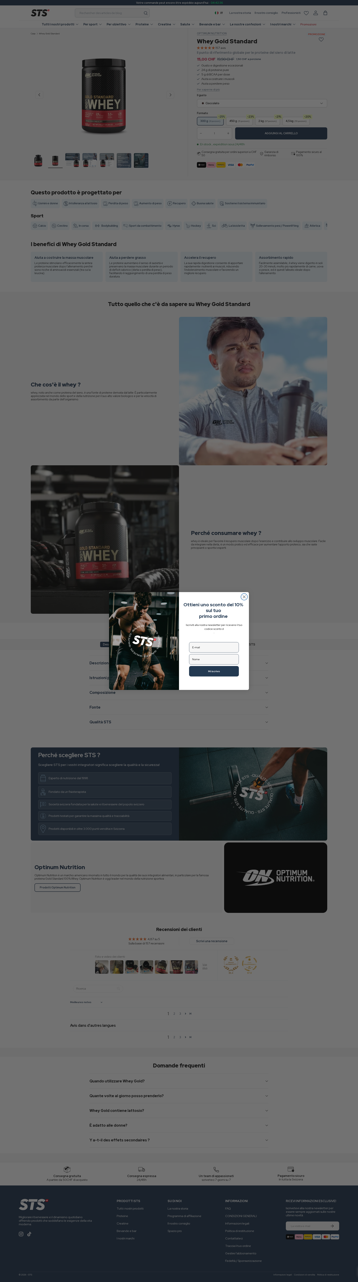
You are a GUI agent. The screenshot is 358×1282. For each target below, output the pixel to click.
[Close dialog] (244, 597)
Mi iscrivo (214, 671)
